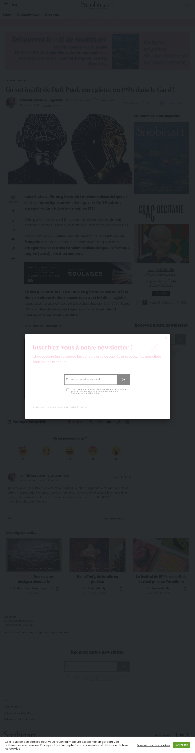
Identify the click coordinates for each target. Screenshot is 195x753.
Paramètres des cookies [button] (153, 745)
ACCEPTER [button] (181, 745)
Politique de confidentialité (85, 393)
